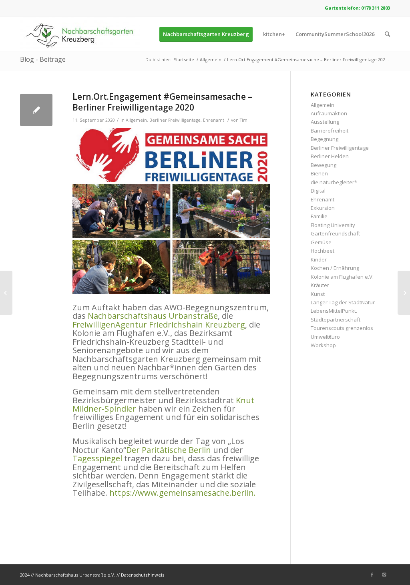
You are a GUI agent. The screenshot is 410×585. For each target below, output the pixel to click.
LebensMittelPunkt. (334, 310)
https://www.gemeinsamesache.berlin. (182, 492)
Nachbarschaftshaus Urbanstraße (153, 315)
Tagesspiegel (97, 458)
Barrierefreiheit (329, 130)
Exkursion (323, 207)
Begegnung (324, 139)
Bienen (319, 173)
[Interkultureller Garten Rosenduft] (6, 293)
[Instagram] (384, 575)
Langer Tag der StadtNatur (343, 302)
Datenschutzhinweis (142, 575)
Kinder (319, 259)
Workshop (323, 345)
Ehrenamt (213, 120)
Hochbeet (322, 250)
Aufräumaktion (329, 113)
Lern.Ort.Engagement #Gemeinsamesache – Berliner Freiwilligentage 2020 (162, 102)
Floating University (333, 225)
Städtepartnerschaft (335, 319)
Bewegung (323, 165)
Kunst (318, 294)
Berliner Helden (330, 156)
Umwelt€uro (325, 336)
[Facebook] (372, 575)
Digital (318, 190)
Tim (243, 120)
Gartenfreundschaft (335, 233)
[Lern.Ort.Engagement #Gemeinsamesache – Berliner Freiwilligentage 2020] (36, 110)
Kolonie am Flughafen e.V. (342, 276)
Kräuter (320, 285)
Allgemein (210, 59)
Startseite (184, 59)
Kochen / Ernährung (335, 267)
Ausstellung (325, 121)
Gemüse (321, 242)
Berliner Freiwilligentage (175, 120)
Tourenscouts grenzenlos (342, 328)
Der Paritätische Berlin (168, 449)
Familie (319, 216)
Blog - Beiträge (43, 59)
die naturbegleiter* (334, 182)
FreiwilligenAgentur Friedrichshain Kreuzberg (158, 324)
